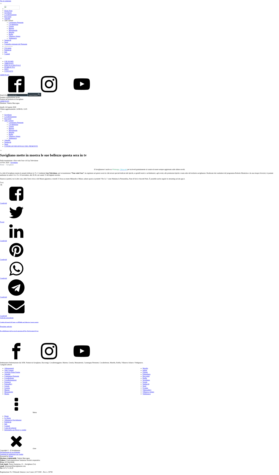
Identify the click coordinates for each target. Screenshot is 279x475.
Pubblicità (7, 50)
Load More (139, 337)
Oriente (145, 372)
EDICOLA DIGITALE (12, 65)
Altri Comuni (9, 121)
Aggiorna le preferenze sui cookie (11, 454)
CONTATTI (8, 71)
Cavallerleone (13, 24)
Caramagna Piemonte (16, 22)
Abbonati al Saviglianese (12, 420)
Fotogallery (8, 384)
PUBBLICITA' (9, 67)
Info (5, 52)
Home (2, 165)
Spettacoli (7, 40)
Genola (11, 26)
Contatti (7, 54)
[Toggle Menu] (1, 3)
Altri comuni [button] (8, 20)
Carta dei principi (10, 428)
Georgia (7, 388)
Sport (6, 42)
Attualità (7, 19)
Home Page (8, 11)
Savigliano (8, 13)
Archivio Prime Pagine (12, 372)
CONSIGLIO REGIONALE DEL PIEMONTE (21, 146)
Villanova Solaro (14, 36)
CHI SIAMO (9, 61)
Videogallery (147, 390)
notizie (145, 370)
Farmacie (7, 382)
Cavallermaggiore (10, 15)
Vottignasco (13, 38)
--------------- (8, 46)
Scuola (145, 382)
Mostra (6, 394)
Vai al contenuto (5, 1)
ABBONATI (8, 63)
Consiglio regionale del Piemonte (15, 44)
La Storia (7, 418)
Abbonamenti (9, 368)
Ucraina (145, 388)
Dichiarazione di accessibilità (10, 452)
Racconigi (7, 17)
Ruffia (11, 34)
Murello (11, 32)
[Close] (1, 58)
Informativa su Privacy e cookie (15, 430)
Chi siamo (7, 48)
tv (1, 184)
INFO (6, 69)
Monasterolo (13, 30)
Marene (11, 28)
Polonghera (146, 374)
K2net (11, 456)
